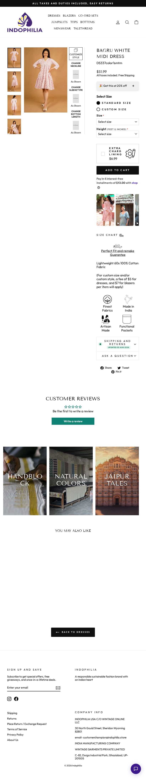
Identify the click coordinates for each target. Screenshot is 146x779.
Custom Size (114, 109)
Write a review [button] (73, 421)
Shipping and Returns (117, 344)
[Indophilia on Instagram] (9, 699)
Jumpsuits (59, 22)
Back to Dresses (75, 632)
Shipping (12, 713)
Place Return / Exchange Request (27, 724)
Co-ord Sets (88, 15)
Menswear (62, 28)
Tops (74, 22)
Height (111, 129)
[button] (136, 769)
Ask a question (117, 355)
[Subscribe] (58, 687)
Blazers (69, 15)
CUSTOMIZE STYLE (75, 56)
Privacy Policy (15, 734)
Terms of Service (17, 729)
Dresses (54, 15)
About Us (12, 740)
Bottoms (87, 22)
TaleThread (83, 28)
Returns (12, 718)
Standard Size (116, 103)
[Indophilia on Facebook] (16, 699)
